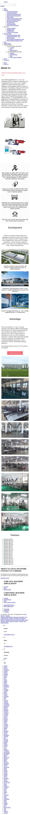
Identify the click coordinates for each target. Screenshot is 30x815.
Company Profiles (11, 28)
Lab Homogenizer (11, 24)
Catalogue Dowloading (12, 32)
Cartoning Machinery (12, 13)
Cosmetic (12, 47)
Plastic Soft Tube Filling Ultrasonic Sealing (14, 620)
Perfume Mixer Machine (13, 25)
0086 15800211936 (8, 606)
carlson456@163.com (9, 605)
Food (11, 49)
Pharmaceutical (13, 50)
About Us (6, 64)
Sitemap (8, 615)
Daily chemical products (16, 57)
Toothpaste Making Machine (14, 20)
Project (5, 58)
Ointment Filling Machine (7, 617)
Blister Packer (10, 17)
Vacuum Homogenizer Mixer (14, 14)
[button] (15, 353)
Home (5, 8)
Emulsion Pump (11, 22)
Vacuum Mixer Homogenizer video (15, 39)
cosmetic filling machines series (14, 18)
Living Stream (7, 43)
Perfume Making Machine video (14, 40)
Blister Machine (10, 38)
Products (6, 10)
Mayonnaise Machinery (12, 21)
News (5, 42)
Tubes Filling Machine (12, 11)
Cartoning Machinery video (13, 36)
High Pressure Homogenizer (14, 15)
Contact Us (6, 60)
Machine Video (7, 33)
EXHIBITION (10, 31)
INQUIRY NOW (5, 578)
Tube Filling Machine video (13, 35)
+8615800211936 (8, 646)
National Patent (10, 29)
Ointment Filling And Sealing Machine (14, 620)
